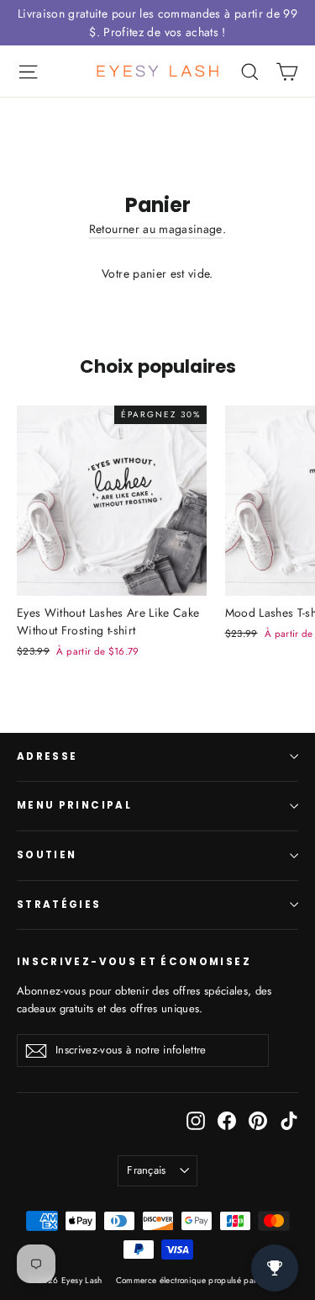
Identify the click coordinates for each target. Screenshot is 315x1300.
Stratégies (59, 904)
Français (146, 1170)
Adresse (47, 756)
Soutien (46, 855)
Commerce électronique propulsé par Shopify (202, 1280)
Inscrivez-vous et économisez (134, 961)
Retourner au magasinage (156, 228)
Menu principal (74, 805)
